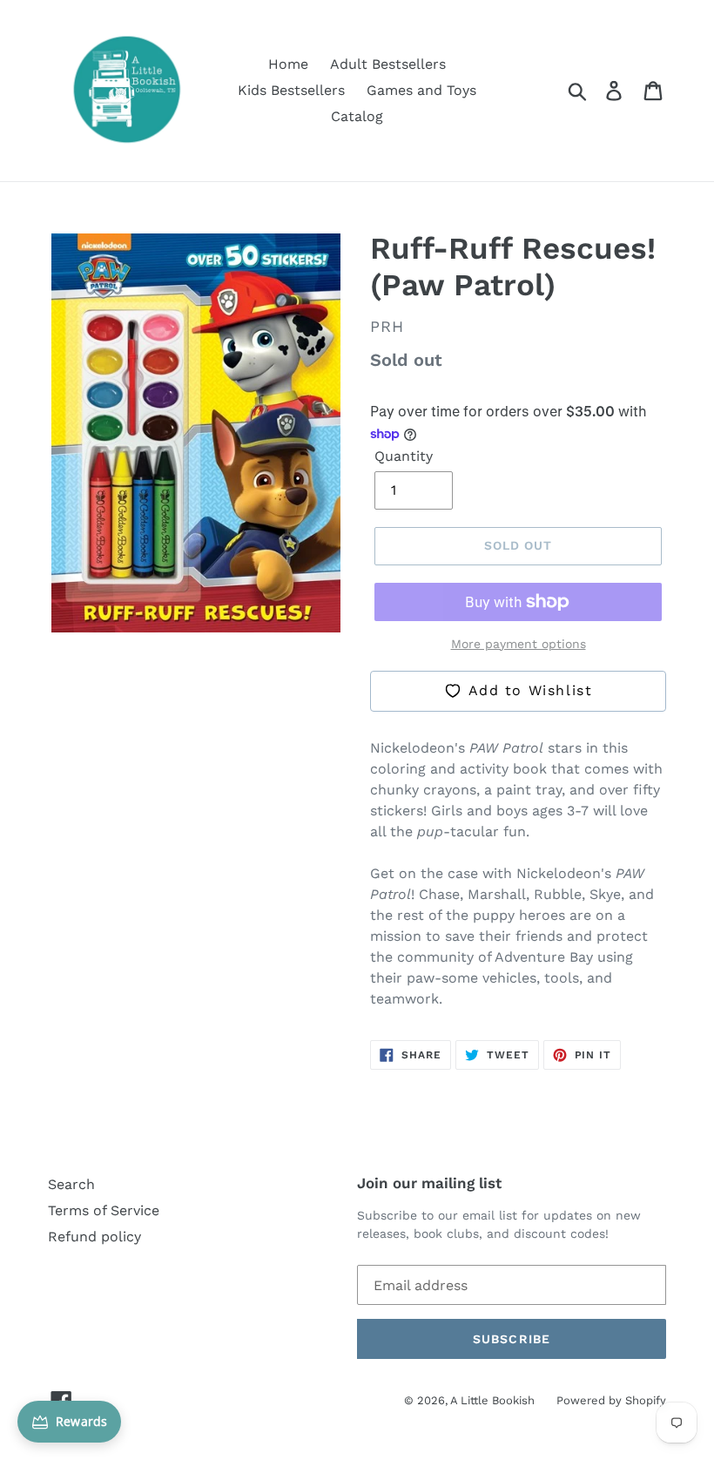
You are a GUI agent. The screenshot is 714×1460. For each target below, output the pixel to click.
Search (71, 1184)
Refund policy (94, 1236)
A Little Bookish (492, 1400)
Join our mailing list (429, 1183)
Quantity (403, 456)
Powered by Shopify (611, 1400)
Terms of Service (103, 1210)
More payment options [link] (518, 644)
